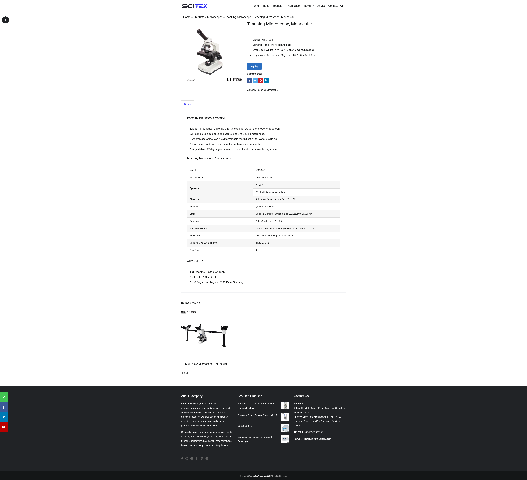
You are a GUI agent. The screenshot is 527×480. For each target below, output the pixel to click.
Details (186, 373)
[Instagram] (186, 458)
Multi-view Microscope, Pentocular (206, 364)
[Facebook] (182, 458)
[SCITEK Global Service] (207, 458)
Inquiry (254, 66)
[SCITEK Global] (192, 458)
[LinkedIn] (197, 458)
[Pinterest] (202, 458)
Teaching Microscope (267, 90)
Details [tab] (187, 104)
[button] (341, 6)
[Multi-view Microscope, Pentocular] (205, 334)
